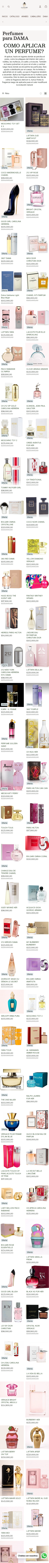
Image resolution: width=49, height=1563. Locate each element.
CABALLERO (35, 16)
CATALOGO (14, 16)
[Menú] (3, 7)
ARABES (24, 16)
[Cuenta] (40, 6)
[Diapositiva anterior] (3, 22)
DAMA (45, 16)
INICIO (5, 16)
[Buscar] (8, 6)
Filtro (7, 93)
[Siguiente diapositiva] (46, 22)
